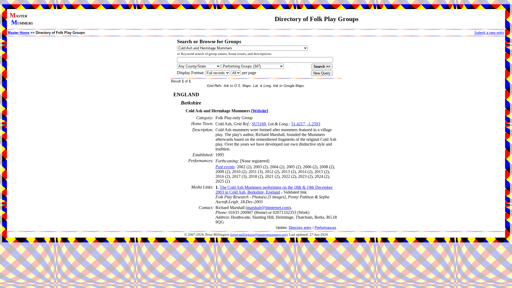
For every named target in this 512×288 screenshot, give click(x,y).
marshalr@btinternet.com (268, 207)
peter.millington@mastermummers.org (258, 235)
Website (260, 111)
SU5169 (259, 124)
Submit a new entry (489, 33)
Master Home (18, 33)
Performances (325, 228)
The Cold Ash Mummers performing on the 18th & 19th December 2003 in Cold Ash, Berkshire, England (274, 189)
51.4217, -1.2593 (305, 124)
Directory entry (300, 228)
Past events (224, 167)
